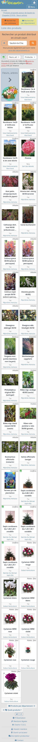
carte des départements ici (18, 50)
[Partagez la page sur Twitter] (17, 714)
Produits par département (21, 706)
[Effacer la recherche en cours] (4, 43)
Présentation (20, 718)
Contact (20, 740)
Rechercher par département (28, 21)
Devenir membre (20, 729)
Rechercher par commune (10, 21)
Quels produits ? (14, 710)
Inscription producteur (20, 736)
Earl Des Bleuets (28, 166)
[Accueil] (12, 2)
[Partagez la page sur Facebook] (21, 714)
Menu (32, 7)
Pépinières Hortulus (10, 202)
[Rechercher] (33, 43)
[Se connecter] (34, 2)
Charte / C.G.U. (20, 725)
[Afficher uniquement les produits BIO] (3, 57)
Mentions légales (20, 721)
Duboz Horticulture (28, 570)
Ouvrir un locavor (20, 732)
